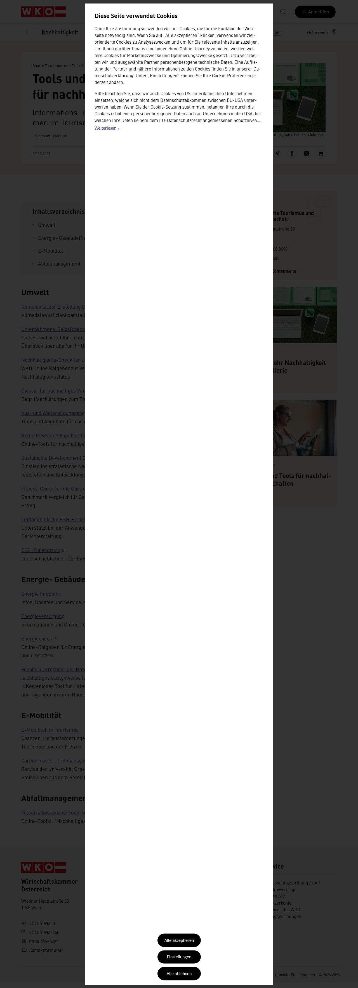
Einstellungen (179, 957)
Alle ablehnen (179, 973)
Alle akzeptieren (179, 940)
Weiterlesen (107, 129)
